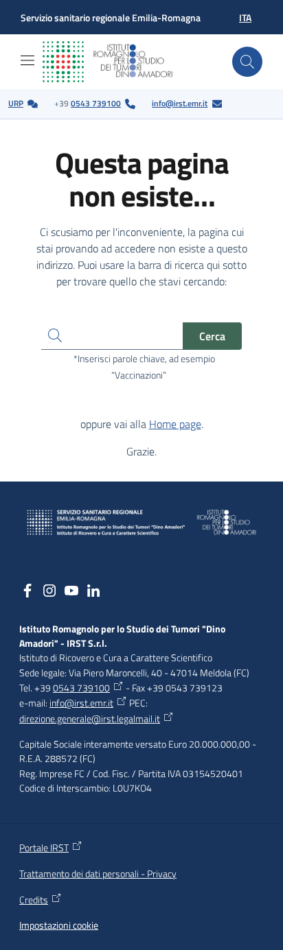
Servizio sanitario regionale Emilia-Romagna (111, 17)
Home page (175, 424)
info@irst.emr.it (179, 103)
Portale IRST (44, 847)
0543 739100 (96, 103)
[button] (247, 62)
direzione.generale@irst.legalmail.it (89, 718)
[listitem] (23, 103)
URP (15, 103)
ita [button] (245, 17)
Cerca (212, 336)
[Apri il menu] (27, 60)
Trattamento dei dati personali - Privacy (98, 873)
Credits (33, 899)
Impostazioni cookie (58, 925)
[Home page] (118, 61)
